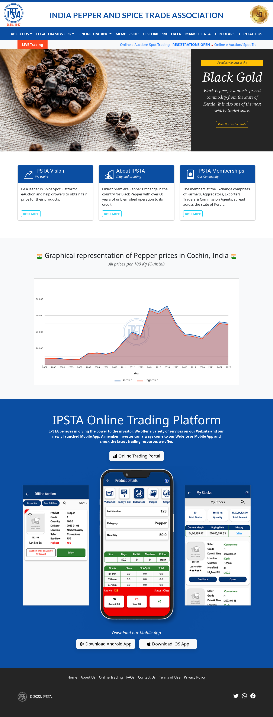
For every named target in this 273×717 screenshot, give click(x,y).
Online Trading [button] (93, 34)
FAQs (130, 677)
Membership (127, 34)
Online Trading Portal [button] (138, 456)
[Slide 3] (144, 145)
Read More (31, 214)
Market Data (198, 34)
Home (72, 677)
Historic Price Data (162, 34)
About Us (88, 677)
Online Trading (111, 677)
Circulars (225, 34)
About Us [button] (20, 34)
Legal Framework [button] (53, 34)
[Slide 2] (136, 145)
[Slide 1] (129, 145)
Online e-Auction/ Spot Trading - (151, 44)
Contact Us (250, 34)
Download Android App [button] (107, 644)
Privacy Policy (195, 677)
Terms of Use (169, 677)
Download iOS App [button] (170, 644)
